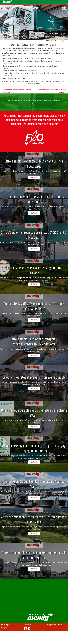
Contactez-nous (28, 625)
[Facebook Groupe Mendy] (25, 629)
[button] (2, 102)
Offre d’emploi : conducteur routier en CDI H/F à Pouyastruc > (52, 91)
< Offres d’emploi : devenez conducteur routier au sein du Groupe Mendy (17, 91)
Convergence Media (51, 625)
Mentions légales (5, 625)
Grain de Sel (60, 625)
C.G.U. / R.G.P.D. (5, 628)
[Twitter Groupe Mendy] (29, 629)
